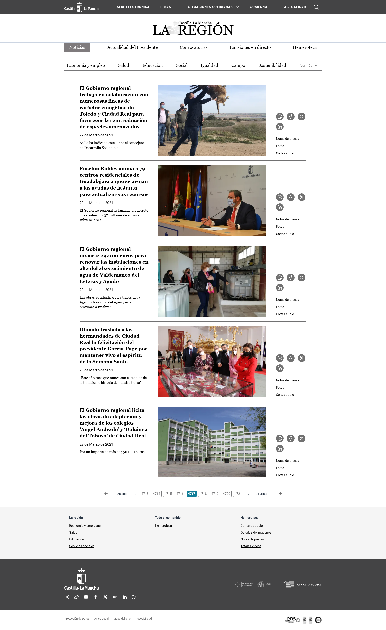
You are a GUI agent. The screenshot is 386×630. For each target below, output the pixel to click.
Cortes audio (285, 153)
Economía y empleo (86, 65)
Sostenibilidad (272, 65)
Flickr (115, 597)
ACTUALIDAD (295, 7)
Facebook (96, 597)
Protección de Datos (76, 618)
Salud (123, 65)
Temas (165, 7)
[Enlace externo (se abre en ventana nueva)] (303, 620)
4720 (226, 494)
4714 (156, 494)
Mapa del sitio (122, 618)
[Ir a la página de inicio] (81, 7)
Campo (238, 65)
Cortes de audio (252, 526)
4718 (203, 494)
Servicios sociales (81, 546)
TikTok (76, 597)
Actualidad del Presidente (132, 47)
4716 (180, 494)
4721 (238, 494)
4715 (168, 494)
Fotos (280, 146)
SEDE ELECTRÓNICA (133, 7)
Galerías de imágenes (256, 532)
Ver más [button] (306, 65)
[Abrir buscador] (316, 7)
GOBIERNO (258, 7)
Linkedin (124, 597)
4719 (215, 494)
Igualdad (209, 65)
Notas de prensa (287, 139)
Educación (152, 65)
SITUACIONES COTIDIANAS (210, 7)
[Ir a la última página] (277, 494)
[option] (85, 65)
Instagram (67, 597)
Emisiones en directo (250, 47)
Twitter (105, 597)
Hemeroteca (305, 47)
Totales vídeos (251, 546)
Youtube (86, 597)
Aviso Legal (101, 618)
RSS (134, 597)
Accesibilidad (144, 618)
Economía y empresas (85, 526)
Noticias (77, 47)
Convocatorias (194, 47)
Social (182, 65)
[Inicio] (118, 579)
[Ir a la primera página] (109, 494)
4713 (145, 494)
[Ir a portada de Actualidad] (193, 30)
